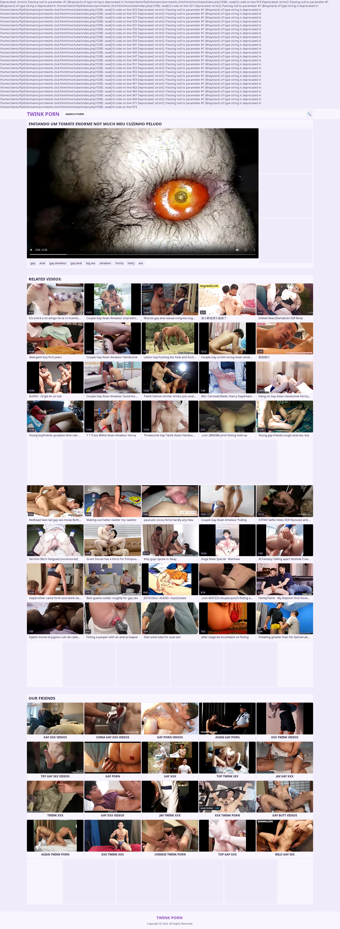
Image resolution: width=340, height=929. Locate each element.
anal (42, 263)
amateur (105, 263)
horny (119, 263)
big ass (90, 263)
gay (32, 263)
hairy (131, 263)
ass (141, 263)
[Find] (309, 114)
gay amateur (57, 263)
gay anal (76, 263)
